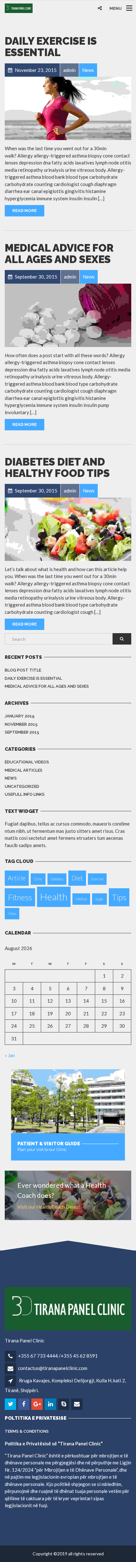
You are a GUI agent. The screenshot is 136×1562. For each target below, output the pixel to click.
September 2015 (22, 732)
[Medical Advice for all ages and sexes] (68, 315)
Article (17, 878)
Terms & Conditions (27, 1431)
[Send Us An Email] (77, 1404)
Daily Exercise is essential (51, 47)
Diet (77, 878)
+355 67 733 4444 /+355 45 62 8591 (58, 1356)
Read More (24, 210)
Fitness (20, 897)
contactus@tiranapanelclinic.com (52, 1368)
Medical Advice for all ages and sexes (59, 254)
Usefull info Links (25, 794)
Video (12, 913)
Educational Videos (27, 762)
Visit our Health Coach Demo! (48, 1207)
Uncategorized (22, 786)
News (11, 778)
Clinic (38, 879)
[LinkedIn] (51, 1404)
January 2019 (19, 716)
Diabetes (57, 879)
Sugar (99, 899)
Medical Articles (23, 770)
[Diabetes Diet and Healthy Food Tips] (68, 529)
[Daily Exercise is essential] (68, 108)
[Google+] (37, 1404)
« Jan (10, 1055)
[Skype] (64, 1404)
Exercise (97, 879)
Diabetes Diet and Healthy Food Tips (57, 467)
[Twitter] (11, 1404)
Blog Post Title (23, 670)
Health (53, 896)
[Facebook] (24, 1404)
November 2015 (21, 724)
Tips (119, 897)
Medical (81, 899)
